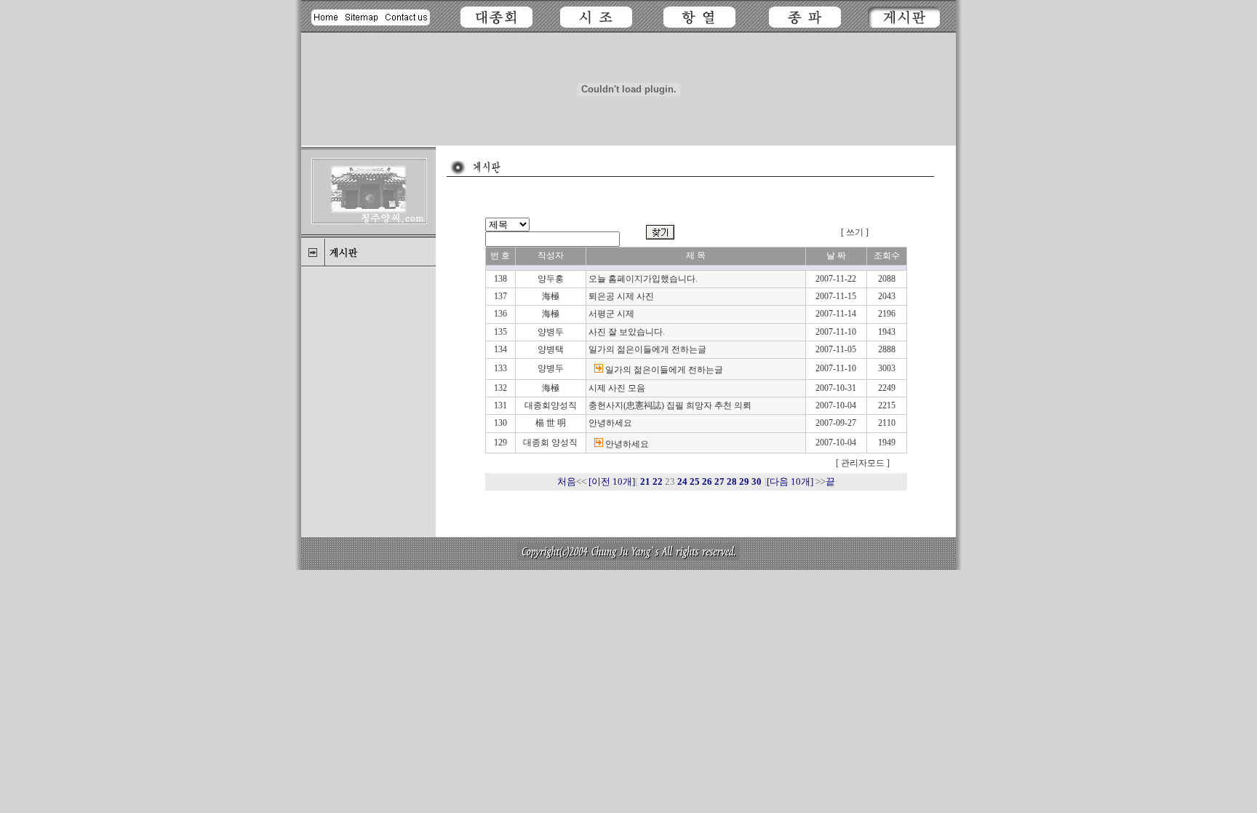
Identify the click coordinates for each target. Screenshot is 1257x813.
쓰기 (854, 232)
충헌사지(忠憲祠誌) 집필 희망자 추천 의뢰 (669, 405)
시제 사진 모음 (616, 388)
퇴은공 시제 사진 (621, 296)
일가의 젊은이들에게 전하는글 (647, 349)
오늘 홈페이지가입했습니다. (643, 279)
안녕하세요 (610, 423)
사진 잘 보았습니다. (626, 332)
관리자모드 (862, 463)
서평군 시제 (611, 314)
